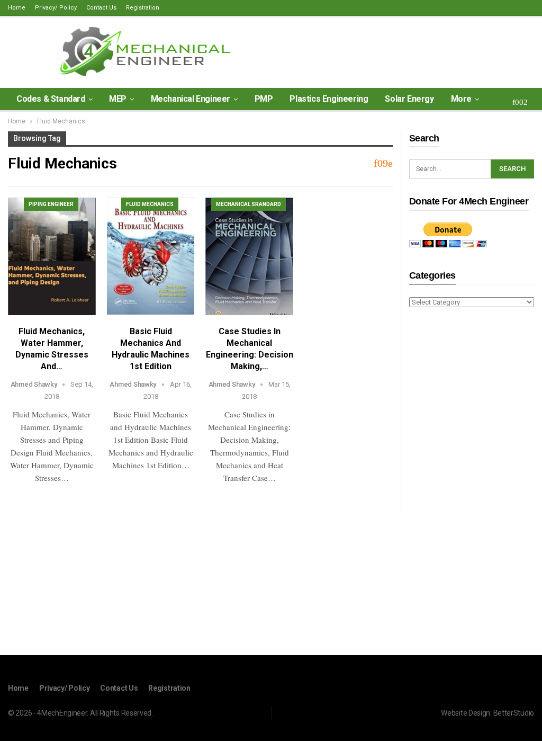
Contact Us (101, 7)
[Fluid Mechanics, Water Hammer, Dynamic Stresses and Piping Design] (52, 256)
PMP (264, 99)
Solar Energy (409, 99)
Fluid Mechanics (150, 204)
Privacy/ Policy (56, 7)
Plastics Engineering (329, 99)
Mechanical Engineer (190, 99)
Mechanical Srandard (248, 204)
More (461, 99)
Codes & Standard (50, 99)
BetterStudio (513, 713)
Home (16, 7)
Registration (142, 7)
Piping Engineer (51, 204)
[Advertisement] (471, 483)
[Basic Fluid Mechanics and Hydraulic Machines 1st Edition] (151, 256)
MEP (118, 99)
